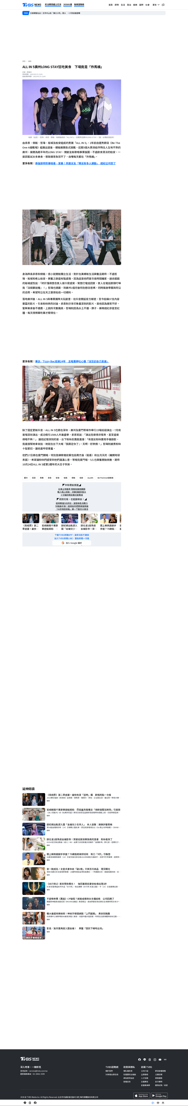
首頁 (111, 4)
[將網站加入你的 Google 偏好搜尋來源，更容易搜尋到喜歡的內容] (71, 542)
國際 (141, 4)
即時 (117, 4)
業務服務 (158, 1078)
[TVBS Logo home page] (31, 5)
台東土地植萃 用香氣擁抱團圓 (71, 489)
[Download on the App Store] (141, 1095)
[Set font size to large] (163, 1102)
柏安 (81, 477)
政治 (129, 4)
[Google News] (165, 1059)
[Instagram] (154, 1059)
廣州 (26, 477)
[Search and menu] (163, 4)
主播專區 (144, 1081)
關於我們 (109, 1071)
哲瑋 (57, 477)
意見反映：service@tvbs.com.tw (33, 1071)
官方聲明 (158, 1081)
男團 (41, 477)
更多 (155, 4)
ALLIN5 (90, 477)
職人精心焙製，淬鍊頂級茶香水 (71, 492)
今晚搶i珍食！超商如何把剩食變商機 (71, 506)
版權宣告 (127, 1081)
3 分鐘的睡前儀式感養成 (72, 494)
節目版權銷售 (160, 1071)
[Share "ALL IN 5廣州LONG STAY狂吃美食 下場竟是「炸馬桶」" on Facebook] (35, 1103)
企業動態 (144, 1074)
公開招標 (158, 1074)
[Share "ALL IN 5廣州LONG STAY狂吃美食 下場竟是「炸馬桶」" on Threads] (30, 1103)
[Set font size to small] (152, 1102)
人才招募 (144, 1078)
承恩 (49, 477)
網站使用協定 (128, 1078)
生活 (123, 4)
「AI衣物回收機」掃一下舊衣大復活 (72, 509)
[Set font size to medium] (158, 1102)
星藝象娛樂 (145, 1085)
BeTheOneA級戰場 (105, 477)
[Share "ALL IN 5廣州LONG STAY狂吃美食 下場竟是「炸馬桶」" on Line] (25, 1103)
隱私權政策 (127, 1071)
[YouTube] (160, 1059)
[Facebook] (139, 1059)
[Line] (144, 1059)
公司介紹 (144, 1071)
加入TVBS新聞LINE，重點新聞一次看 (71, 538)
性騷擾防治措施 (129, 1074)
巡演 (34, 477)
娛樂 (135, 4)
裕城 (65, 477)
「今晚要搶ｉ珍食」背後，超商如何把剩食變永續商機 (51, 13)
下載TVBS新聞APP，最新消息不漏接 (72, 534)
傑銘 (73, 477)
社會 (147, 4)
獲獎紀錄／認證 (161, 1085)
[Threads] (149, 1059)
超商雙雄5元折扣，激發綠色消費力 (72, 503)
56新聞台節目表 (112, 1074)
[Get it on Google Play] (159, 1095)
